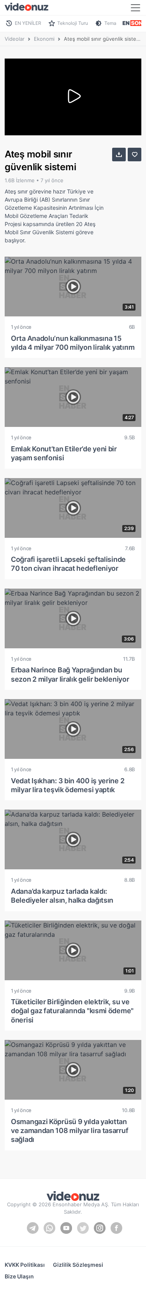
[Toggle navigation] (135, 8)
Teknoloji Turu (72, 23)
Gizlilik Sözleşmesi (78, 1264)
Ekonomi (44, 39)
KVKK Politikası (25, 1264)
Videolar (15, 39)
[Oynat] (73, 97)
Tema (110, 23)
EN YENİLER (28, 23)
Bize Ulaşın (19, 1276)
